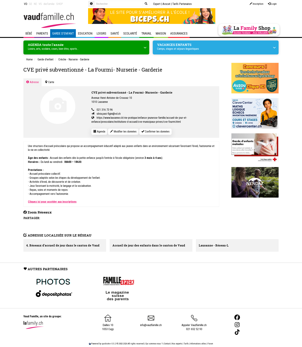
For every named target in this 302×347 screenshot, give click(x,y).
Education (85, 33)
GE (30, 4)
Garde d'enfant (63, 33)
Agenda (100, 131)
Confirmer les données (157, 131)
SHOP (59, 4)
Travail (146, 33)
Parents (42, 33)
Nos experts (177, 343)
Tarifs (186, 343)
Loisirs (101, 33)
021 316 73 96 (105, 109)
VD (25, 4)
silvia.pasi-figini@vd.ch (109, 113)
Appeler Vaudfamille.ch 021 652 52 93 (194, 327)
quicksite (106, 343)
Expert (156, 4)
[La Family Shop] (248, 30)
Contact (167, 343)
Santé (114, 33)
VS (40, 4)
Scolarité (130, 33)
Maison (161, 33)
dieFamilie (49, 4)
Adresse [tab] (34, 82)
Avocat (166, 4)
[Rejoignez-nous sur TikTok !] (237, 332)
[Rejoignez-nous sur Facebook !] (237, 317)
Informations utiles (198, 343)
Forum (210, 343)
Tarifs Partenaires (182, 4)
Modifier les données (124, 131)
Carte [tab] (51, 82)
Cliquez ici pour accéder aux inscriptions (52, 201)
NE (35, 4)
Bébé (29, 33)
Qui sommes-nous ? (153, 343)
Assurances (179, 33)
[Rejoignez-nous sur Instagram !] (237, 324)
